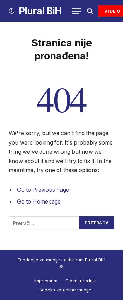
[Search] (89, 11)
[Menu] (76, 11)
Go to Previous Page (43, 189)
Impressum (45, 280)
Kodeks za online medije (65, 289)
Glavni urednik (80, 280)
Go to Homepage (39, 201)
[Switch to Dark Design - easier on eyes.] (11, 11)
